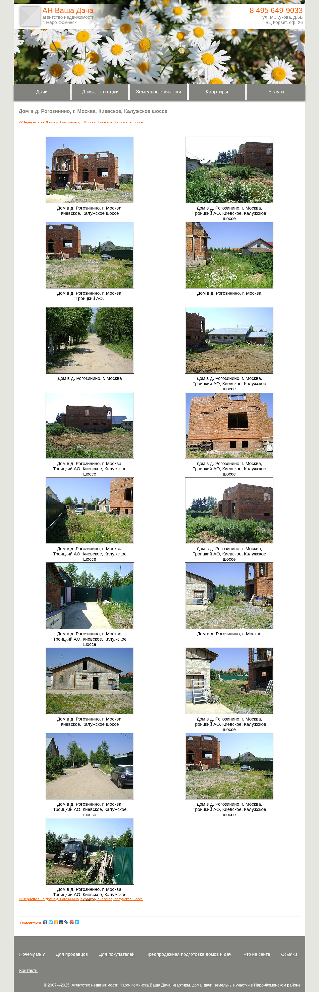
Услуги (276, 91)
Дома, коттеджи (100, 91)
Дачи (42, 91)
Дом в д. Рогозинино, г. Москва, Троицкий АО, (90, 296)
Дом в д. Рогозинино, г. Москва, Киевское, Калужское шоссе (90, 211)
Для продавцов (72, 954)
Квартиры (217, 91)
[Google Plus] (71, 922)
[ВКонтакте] (45, 922)
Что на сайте (256, 954)
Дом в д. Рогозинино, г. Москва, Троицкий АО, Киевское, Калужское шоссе (229, 213)
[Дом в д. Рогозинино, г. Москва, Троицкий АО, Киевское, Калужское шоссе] (229, 202)
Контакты (28, 970)
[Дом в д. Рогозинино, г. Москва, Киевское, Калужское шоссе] (90, 202)
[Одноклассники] (56, 922)
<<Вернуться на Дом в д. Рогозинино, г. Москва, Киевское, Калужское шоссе (81, 122)
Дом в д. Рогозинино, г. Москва (229, 293)
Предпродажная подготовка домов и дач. (189, 954)
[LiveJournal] (66, 922)
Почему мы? (32, 954)
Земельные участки (158, 91)
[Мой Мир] (61, 922)
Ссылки (289, 954)
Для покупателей (117, 954)
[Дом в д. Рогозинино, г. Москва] (229, 287)
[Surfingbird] (77, 922)
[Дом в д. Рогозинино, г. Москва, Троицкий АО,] (90, 287)
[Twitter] (50, 922)
